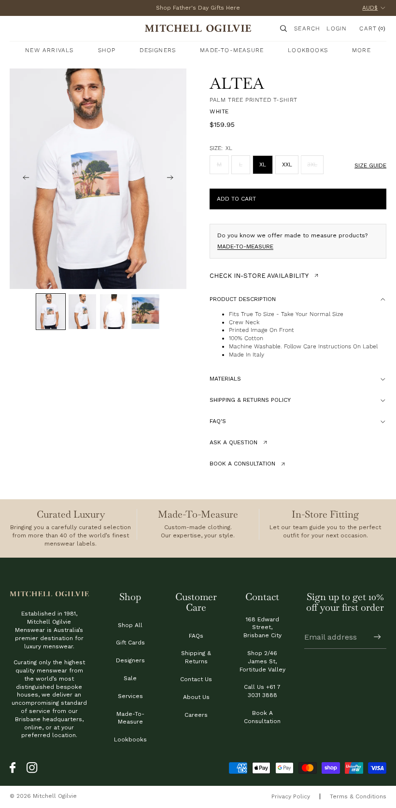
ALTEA (237, 83)
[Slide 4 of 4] (145, 311)
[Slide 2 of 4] (82, 311)
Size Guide (370, 165)
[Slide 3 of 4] (113, 311)
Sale (130, 678)
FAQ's (218, 421)
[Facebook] (15, 768)
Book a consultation (242, 463)
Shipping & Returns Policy (250, 400)
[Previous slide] (20, 179)
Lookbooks (130, 739)
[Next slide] (175, 179)
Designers (130, 660)
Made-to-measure (245, 246)
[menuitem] (361, 50)
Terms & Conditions (358, 796)
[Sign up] (377, 637)
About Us (196, 697)
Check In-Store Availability (259, 275)
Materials (225, 378)
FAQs (196, 635)
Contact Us (196, 679)
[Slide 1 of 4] (50, 311)
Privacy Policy (290, 796)
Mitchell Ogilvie (55, 796)
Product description (243, 299)
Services (130, 696)
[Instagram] (32, 768)
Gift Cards (130, 642)
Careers (196, 715)
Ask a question (233, 442)
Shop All (130, 625)
